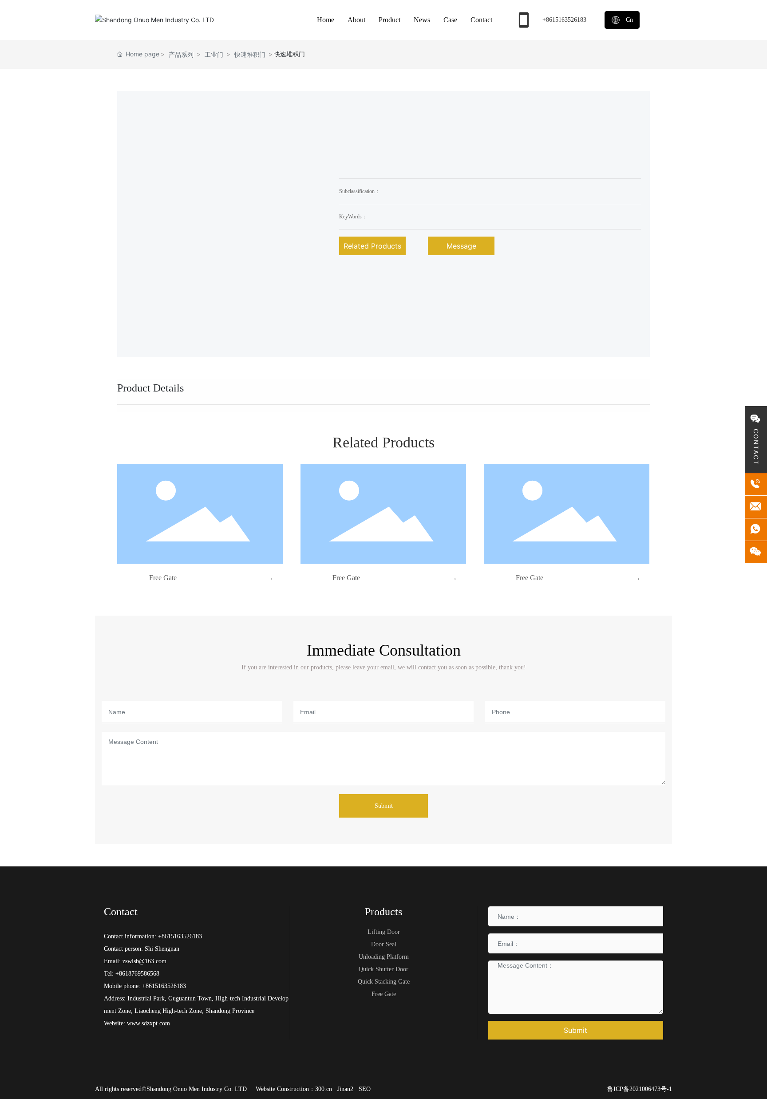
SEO (365, 1089)
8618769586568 (139, 973)
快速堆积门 (249, 54)
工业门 (214, 54)
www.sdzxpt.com (147, 1023)
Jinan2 (345, 1089)
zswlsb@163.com (144, 961)
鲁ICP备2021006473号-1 (639, 1089)
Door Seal (383, 944)
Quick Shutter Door (383, 969)
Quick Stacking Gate (384, 981)
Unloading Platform (384, 956)
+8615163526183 (564, 19)
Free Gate (163, 577)
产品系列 (181, 54)
